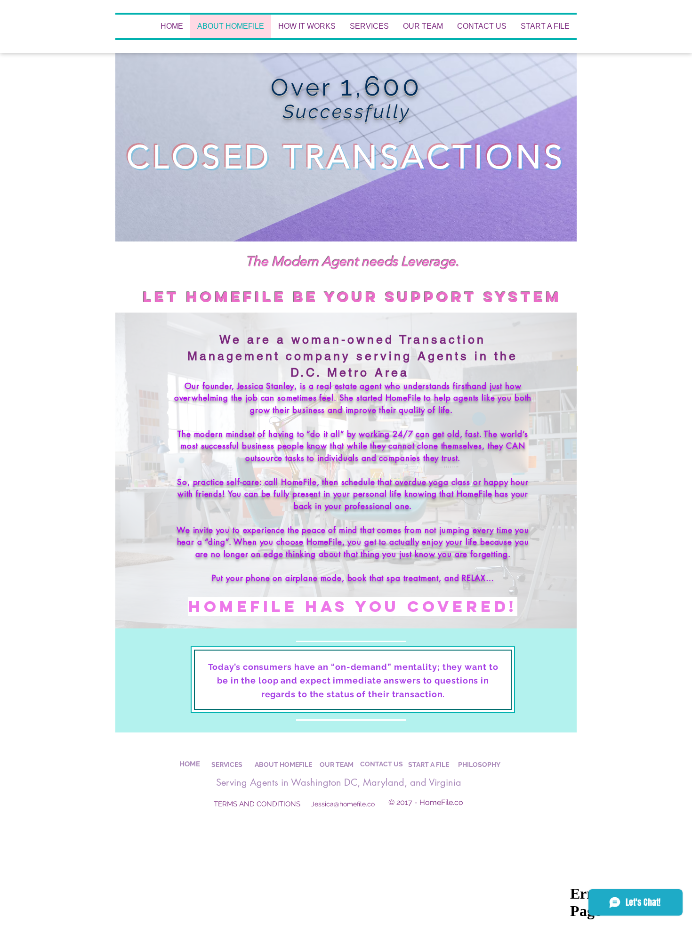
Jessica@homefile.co (343, 804)
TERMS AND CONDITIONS (257, 804)
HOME (189, 764)
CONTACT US (381, 764)
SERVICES (226, 764)
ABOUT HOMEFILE (283, 764)
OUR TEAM (337, 764)
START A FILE (428, 764)
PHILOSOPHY (479, 764)
